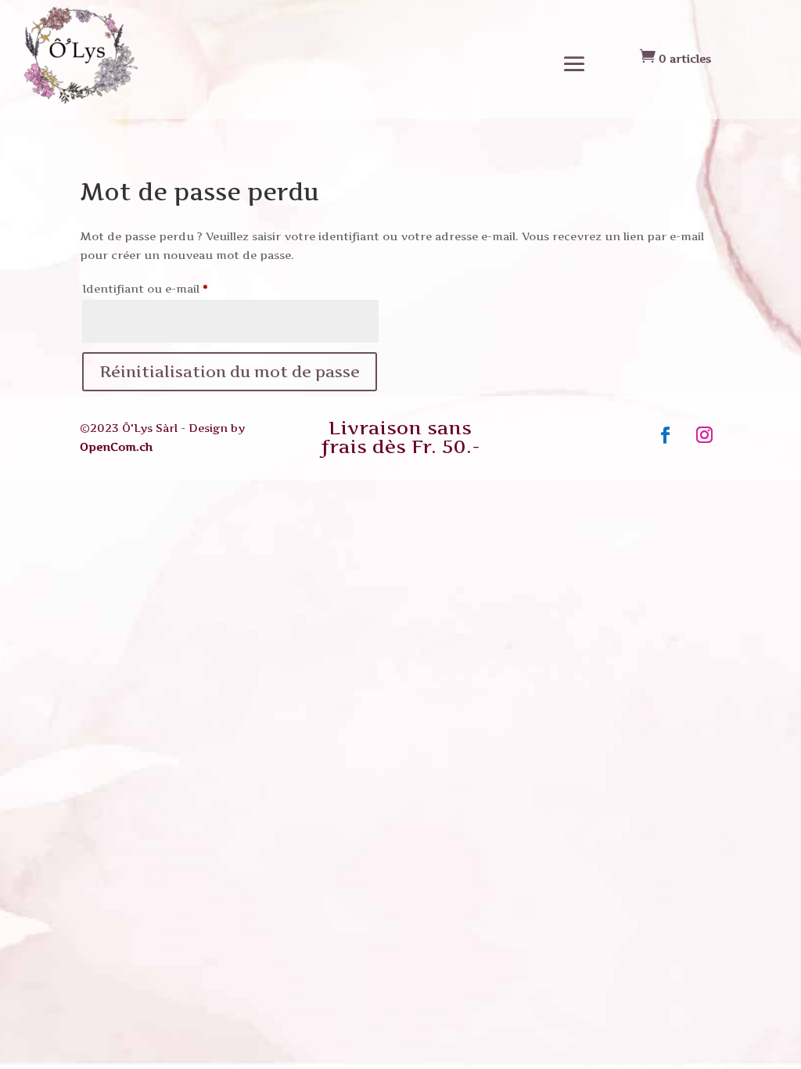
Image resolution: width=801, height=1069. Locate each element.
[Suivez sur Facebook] (665, 435)
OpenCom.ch (116, 446)
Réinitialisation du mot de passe (229, 371)
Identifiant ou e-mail (176, 288)
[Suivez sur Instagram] (704, 435)
